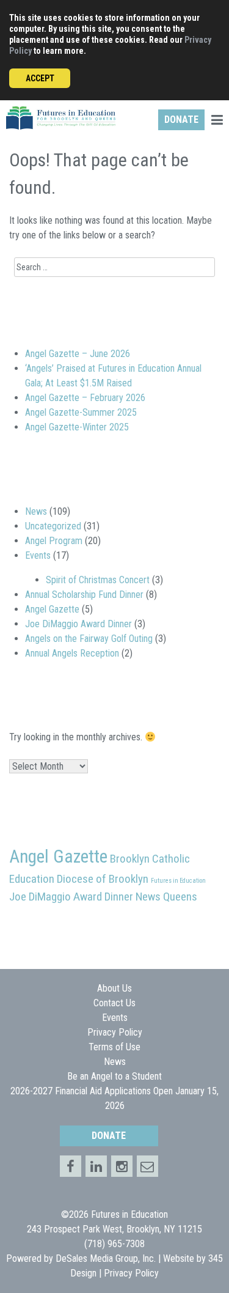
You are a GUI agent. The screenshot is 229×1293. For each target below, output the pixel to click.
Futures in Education (178, 881)
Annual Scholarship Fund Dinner (84, 594)
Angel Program (53, 541)
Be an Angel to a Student (114, 1076)
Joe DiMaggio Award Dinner (78, 624)
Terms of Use (114, 1047)
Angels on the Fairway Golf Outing (89, 638)
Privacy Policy (114, 1032)
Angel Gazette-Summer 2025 (81, 412)
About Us (114, 988)
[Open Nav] (217, 121)
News (36, 511)
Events (38, 555)
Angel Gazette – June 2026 (77, 353)
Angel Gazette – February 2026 (85, 397)
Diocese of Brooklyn (102, 879)
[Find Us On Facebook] (70, 1166)
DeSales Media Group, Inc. (106, 1258)
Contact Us (114, 1003)
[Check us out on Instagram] (122, 1166)
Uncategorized (53, 526)
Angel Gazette (52, 609)
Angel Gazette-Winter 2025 (77, 427)
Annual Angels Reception (72, 653)
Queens (180, 897)
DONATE (181, 119)
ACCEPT (40, 78)
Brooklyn (130, 859)
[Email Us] (147, 1166)
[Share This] (96, 1166)
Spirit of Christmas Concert (98, 580)
